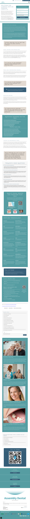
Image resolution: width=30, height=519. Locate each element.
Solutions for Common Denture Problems (11, 304)
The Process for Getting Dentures (8, 325)
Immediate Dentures (6, 440)
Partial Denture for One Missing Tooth (9, 321)
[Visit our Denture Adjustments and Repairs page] (15, 213)
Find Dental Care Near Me (7, 444)
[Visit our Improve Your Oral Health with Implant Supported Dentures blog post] (14, 355)
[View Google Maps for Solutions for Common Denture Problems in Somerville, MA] (11, 206)
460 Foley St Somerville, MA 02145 (18, 0)
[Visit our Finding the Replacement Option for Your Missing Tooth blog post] (14, 378)
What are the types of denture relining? (8, 134)
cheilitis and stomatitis (14, 56)
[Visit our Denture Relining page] (21, 213)
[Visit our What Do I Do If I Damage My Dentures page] (9, 213)
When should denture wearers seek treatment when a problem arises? (12, 121)
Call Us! (27, 0)
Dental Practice (6, 443)
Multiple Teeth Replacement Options (8, 441)
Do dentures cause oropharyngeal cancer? (9, 125)
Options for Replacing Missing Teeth (8, 320)
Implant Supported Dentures (7, 319)
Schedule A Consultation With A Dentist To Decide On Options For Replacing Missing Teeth (14, 424)
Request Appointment (15, 479)
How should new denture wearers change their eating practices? (11, 130)
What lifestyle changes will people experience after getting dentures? (12, 131)
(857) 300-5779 (10, 18)
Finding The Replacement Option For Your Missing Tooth (13, 380)
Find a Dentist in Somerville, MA (8, 330)
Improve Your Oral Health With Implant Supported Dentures (13, 357)
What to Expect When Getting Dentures (9, 328)
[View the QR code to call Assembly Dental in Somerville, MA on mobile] (15, 463)
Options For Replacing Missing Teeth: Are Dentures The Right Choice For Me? (13, 402)
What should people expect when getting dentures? (10, 120)
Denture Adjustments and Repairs (8, 437)
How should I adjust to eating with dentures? (9, 124)
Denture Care (5, 316)
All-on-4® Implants (6, 315)
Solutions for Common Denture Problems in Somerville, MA (15, 90)
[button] (29, 2)
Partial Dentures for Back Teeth (8, 323)
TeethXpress (5, 324)
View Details (10, 298)
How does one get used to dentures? (8, 135)
